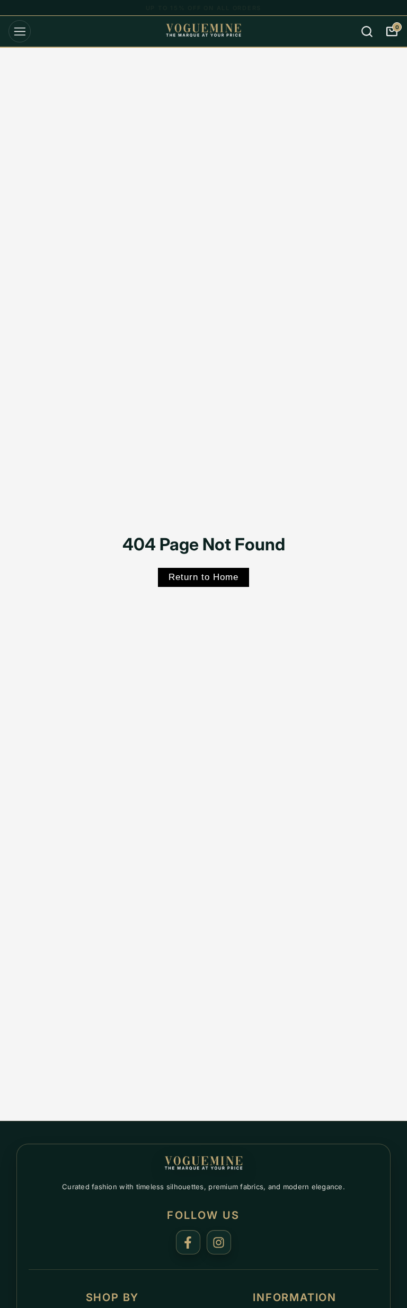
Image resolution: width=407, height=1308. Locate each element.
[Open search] (367, 31)
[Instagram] (219, 1242)
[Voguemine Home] (203, 1164)
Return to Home (203, 577)
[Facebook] (188, 1242)
